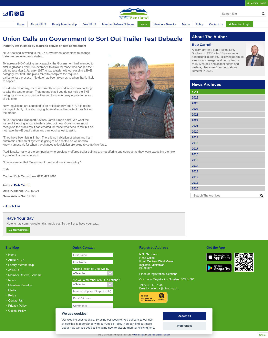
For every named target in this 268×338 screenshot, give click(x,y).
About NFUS (38, 24)
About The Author (209, 36)
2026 (195, 97)
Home (21, 24)
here (151, 327)
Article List (12, 206)
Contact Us (216, 24)
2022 (195, 120)
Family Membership (64, 24)
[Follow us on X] (17, 13)
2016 (195, 154)
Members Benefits (164, 24)
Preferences (184, 325)
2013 (195, 171)
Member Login (240, 24)
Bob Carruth (22, 185)
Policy (199, 24)
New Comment (20, 230)
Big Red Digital (155, 335)
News (143, 24)
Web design (139, 335)
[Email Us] (5, 13)
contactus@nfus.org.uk (163, 288)
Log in (167, 335)
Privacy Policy (17, 305)
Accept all (184, 315)
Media (186, 24)
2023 (195, 114)
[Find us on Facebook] (11, 13)
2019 (195, 137)
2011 (195, 182)
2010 (195, 188)
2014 (195, 165)
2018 (195, 143)
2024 (195, 109)
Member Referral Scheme (118, 24)
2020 (195, 131)
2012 (195, 177)
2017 (195, 148)
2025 (195, 103)
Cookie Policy (17, 310)
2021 (195, 126)
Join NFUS (89, 24)
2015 (195, 160)
